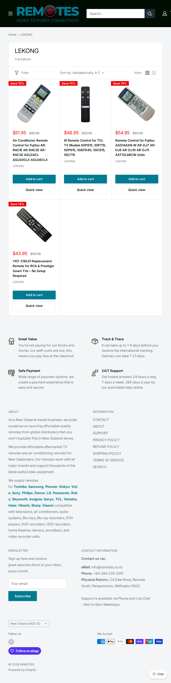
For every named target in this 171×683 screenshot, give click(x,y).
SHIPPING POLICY (107, 453)
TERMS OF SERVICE (108, 460)
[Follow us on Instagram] (11, 642)
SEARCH (99, 467)
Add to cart (34, 179)
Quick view (34, 190)
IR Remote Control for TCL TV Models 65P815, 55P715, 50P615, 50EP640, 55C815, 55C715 (85, 147)
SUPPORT (100, 433)
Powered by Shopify (22, 670)
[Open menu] (10, 13)
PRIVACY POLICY (106, 440)
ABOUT (98, 426)
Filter (25, 73)
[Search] (150, 13)
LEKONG (26, 34)
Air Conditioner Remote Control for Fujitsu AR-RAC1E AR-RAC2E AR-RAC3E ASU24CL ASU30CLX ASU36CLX (30, 150)
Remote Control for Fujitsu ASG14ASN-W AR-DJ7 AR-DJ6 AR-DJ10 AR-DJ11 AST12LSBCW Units (135, 147)
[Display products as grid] (147, 73)
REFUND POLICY (106, 446)
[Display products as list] (154, 73)
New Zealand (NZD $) (25, 623)
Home (12, 34)
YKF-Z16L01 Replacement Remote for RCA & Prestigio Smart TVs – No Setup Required (33, 268)
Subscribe (23, 596)
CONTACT (101, 420)
